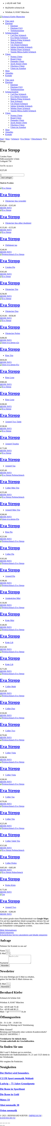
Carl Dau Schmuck (18, 35)
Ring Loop (9, 377)
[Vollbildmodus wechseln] (4, 1123)
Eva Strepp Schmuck (19, 38)
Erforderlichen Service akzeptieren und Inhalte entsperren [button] (23, 935)
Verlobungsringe (17, 30)
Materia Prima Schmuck (20, 40)
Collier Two (10, 731)
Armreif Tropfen (12, 444)
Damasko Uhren (17, 61)
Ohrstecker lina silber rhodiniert (18, 223)
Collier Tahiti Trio (12, 841)
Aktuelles (9, 73)
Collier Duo (10, 708)
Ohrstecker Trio (11, 289)
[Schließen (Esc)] (9, 1123)
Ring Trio (9, 355)
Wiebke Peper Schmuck (20, 49)
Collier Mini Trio (12, 488)
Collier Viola (10, 753)
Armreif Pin (10, 576)
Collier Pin (9, 554)
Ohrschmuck (36, 139)
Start (2, 139)
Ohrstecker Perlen (12, 333)
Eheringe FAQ (16, 28)
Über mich (9, 21)
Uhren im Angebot (18, 68)
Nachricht (4, 963)
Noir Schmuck (16, 42)
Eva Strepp (25, 139)
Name (2, 951)
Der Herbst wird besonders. (14, 1073)
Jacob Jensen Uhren (18, 64)
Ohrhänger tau (11, 245)
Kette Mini (9, 620)
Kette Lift (9, 642)
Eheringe (9, 23)
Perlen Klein (10, 885)
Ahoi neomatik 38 (9, 1105)
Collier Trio (10, 819)
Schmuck (15, 139)
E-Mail (3, 953)
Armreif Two (10, 907)
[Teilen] (6, 1123)
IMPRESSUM (35, 1115)
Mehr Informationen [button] (8, 930)
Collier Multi (10, 686)
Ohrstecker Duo (11, 311)
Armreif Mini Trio (12, 510)
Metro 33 (5, 1099)
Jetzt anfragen (6, 178)
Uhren (7, 54)
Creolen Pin (10, 267)
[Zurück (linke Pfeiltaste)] (1, 1125)
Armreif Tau (10, 466)
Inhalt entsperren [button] (7, 932)
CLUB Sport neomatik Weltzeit (16, 1078)
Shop (7, 71)
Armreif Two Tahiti (13, 422)
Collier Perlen (11, 863)
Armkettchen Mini (12, 598)
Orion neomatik (8, 1110)
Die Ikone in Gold (9, 1094)
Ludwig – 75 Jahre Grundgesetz (17, 1083)
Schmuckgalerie (11, 33)
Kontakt (8, 75)
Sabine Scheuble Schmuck (21, 47)
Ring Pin (9, 532)
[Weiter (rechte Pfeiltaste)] (4, 1125)
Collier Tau (10, 797)
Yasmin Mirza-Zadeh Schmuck (23, 52)
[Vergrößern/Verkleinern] (1, 1123)
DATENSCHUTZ (7, 1118)
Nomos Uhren (16, 56)
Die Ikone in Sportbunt (12, 1089)
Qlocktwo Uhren (17, 66)
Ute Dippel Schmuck (19, 45)
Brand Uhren (15, 59)
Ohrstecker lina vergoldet (15, 201)
